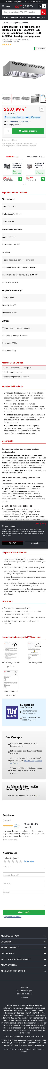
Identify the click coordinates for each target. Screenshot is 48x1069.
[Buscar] (43, 12)
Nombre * (7, 866)
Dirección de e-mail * (11, 875)
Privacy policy (41, 524)
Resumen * (7, 884)
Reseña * (6, 892)
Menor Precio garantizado (20, 121)
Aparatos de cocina (10, 17)
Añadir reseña (24, 912)
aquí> (38, 795)
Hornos (23, 17)
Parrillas (31, 17)
